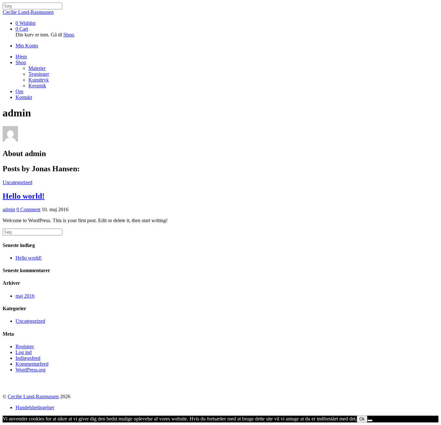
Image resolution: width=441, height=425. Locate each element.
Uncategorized (17, 182)
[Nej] (370, 420)
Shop (68, 34)
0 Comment (28, 209)
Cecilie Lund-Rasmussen (33, 396)
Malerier (37, 68)
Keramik (37, 85)
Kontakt (23, 97)
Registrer (24, 346)
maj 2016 (25, 296)
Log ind (23, 352)
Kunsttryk (38, 80)
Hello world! (24, 196)
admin (9, 209)
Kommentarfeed (31, 364)
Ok (362, 419)
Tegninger (38, 74)
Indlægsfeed (27, 358)
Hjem (21, 56)
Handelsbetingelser (34, 407)
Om (19, 91)
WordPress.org (30, 369)
